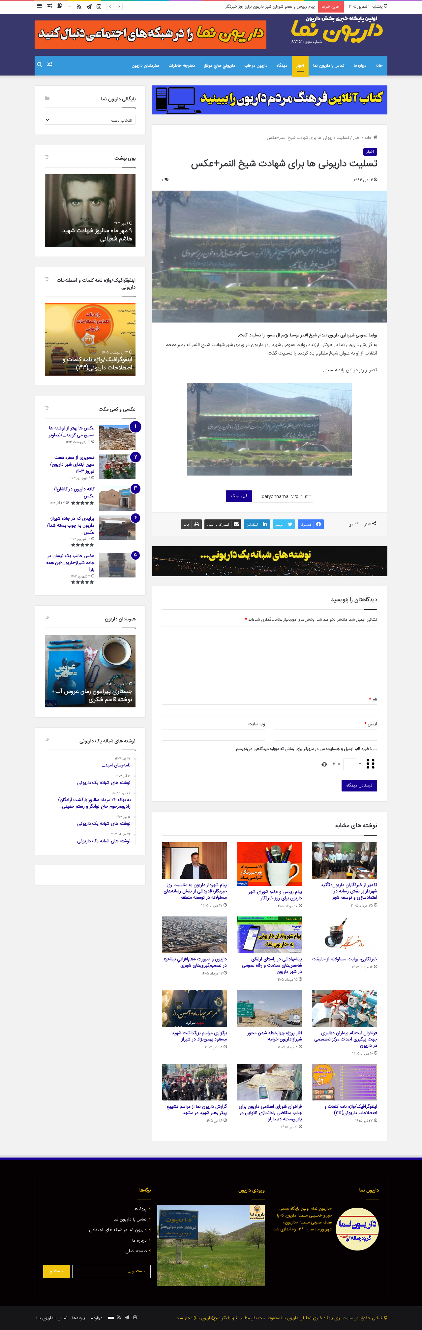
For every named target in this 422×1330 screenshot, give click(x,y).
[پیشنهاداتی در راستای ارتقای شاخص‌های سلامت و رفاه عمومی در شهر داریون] (269, 934)
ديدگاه (282, 65)
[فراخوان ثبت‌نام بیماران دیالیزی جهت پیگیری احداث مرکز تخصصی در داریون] (344, 1008)
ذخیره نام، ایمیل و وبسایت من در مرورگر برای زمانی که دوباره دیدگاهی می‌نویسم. (303, 749)
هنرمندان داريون (145, 65)
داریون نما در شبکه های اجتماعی (118, 1230)
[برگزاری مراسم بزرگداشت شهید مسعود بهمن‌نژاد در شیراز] (194, 1008)
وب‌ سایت (256, 724)
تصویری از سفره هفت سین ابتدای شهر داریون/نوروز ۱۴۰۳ (72, 465)
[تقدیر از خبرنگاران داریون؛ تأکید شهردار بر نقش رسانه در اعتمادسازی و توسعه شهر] (344, 860)
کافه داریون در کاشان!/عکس (74, 492)
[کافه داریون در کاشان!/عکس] (117, 498)
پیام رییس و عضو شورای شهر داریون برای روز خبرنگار (275, 895)
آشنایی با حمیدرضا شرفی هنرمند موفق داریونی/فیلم (93, 696)
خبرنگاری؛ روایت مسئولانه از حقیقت (344, 959)
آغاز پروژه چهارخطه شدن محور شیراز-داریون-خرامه (274, 1036)
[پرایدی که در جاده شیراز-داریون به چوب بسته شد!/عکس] (117, 527)
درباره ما (360, 65)
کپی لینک (239, 496)
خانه (379, 65)
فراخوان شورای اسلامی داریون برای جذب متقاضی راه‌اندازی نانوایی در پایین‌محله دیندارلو (270, 1113)
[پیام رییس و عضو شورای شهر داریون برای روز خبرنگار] (269, 864)
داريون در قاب (255, 65)
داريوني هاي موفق (219, 65)
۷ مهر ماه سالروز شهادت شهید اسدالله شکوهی (97, 235)
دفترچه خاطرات (181, 65)
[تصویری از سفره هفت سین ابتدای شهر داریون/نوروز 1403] (117, 466)
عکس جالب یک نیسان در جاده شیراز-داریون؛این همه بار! (70, 563)
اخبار (300, 65)
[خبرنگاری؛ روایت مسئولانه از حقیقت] (344, 934)
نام (373, 699)
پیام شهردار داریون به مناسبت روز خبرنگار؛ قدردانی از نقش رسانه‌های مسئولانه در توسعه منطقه (236, 6)
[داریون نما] (337, 30)
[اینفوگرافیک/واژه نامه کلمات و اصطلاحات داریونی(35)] (344, 1082)
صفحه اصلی (136, 1251)
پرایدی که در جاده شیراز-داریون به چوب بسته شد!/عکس (70, 526)
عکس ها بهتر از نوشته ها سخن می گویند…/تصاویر (71, 431)
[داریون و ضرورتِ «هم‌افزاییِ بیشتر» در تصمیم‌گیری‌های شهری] (194, 934)
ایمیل (370, 724)
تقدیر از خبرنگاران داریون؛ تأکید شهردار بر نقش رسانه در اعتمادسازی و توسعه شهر (349, 891)
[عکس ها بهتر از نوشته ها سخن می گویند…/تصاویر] (117, 437)
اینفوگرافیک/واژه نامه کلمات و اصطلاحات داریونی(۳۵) (350, 1110)
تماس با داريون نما (329, 65)
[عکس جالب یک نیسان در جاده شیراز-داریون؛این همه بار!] (117, 565)
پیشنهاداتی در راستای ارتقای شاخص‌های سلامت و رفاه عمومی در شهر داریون (272, 965)
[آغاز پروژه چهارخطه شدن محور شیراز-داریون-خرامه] (269, 1008)
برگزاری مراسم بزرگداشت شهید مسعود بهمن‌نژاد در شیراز (199, 1036)
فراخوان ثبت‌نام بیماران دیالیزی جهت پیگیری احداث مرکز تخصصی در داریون (345, 1039)
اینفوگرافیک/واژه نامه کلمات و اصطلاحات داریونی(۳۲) (97, 364)
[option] (90, 210)
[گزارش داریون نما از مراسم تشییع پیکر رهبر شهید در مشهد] (194, 1082)
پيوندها (140, 1209)
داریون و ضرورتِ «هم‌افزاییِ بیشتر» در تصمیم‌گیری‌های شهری (195, 962)
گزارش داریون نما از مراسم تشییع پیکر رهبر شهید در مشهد (196, 1110)
